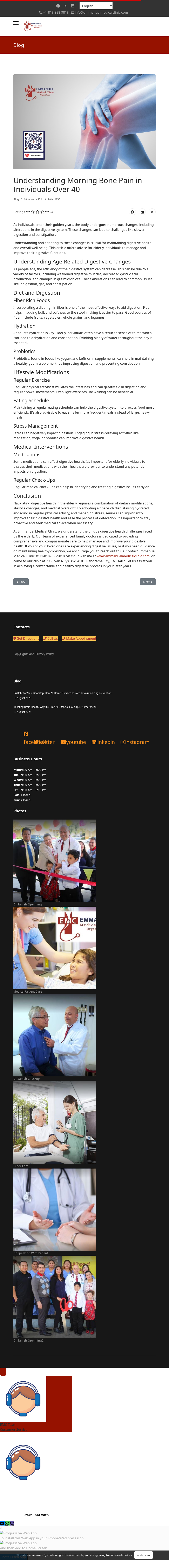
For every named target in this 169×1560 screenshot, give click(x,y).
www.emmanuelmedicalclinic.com (123, 556)
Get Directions (27, 638)
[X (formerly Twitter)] (152, 211)
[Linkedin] (72, 5)
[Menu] (16, 23)
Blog (16, 199)
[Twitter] (65, 5)
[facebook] (24, 729)
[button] (2, 1523)
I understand (143, 1555)
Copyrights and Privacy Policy (33, 654)
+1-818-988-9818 (56, 12)
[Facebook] (58, 5)
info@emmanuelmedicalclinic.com (101, 12)
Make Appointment (80, 638)
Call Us (52, 638)
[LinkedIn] (142, 211)
